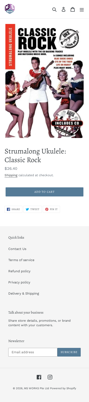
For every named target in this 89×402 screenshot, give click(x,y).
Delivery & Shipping (23, 293)
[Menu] (81, 9)
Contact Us (17, 249)
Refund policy (19, 271)
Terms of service (21, 260)
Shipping (11, 175)
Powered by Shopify (63, 388)
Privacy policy (19, 282)
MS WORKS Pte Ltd (36, 388)
